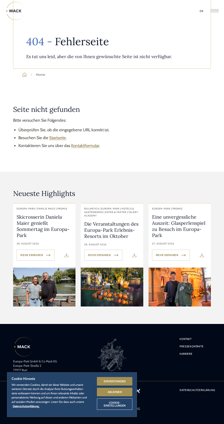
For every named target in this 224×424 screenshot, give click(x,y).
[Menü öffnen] (214, 11)
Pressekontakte (191, 346)
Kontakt (186, 339)
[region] (72, 394)
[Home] (15, 11)
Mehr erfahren (31, 255)
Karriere (186, 353)
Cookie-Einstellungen (115, 404)
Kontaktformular (85, 145)
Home (40, 75)
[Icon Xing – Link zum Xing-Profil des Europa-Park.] (138, 390)
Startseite (57, 137)
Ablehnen (115, 392)
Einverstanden (115, 381)
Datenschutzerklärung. (26, 406)
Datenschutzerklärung (197, 390)
